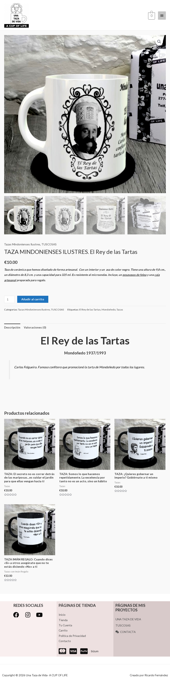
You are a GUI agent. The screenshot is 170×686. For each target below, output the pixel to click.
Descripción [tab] (12, 327)
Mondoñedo (108, 309)
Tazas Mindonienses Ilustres (22, 244)
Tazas (120, 309)
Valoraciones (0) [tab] (35, 327)
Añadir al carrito (32, 299)
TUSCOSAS (49, 244)
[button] (159, 41)
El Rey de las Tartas (90, 309)
